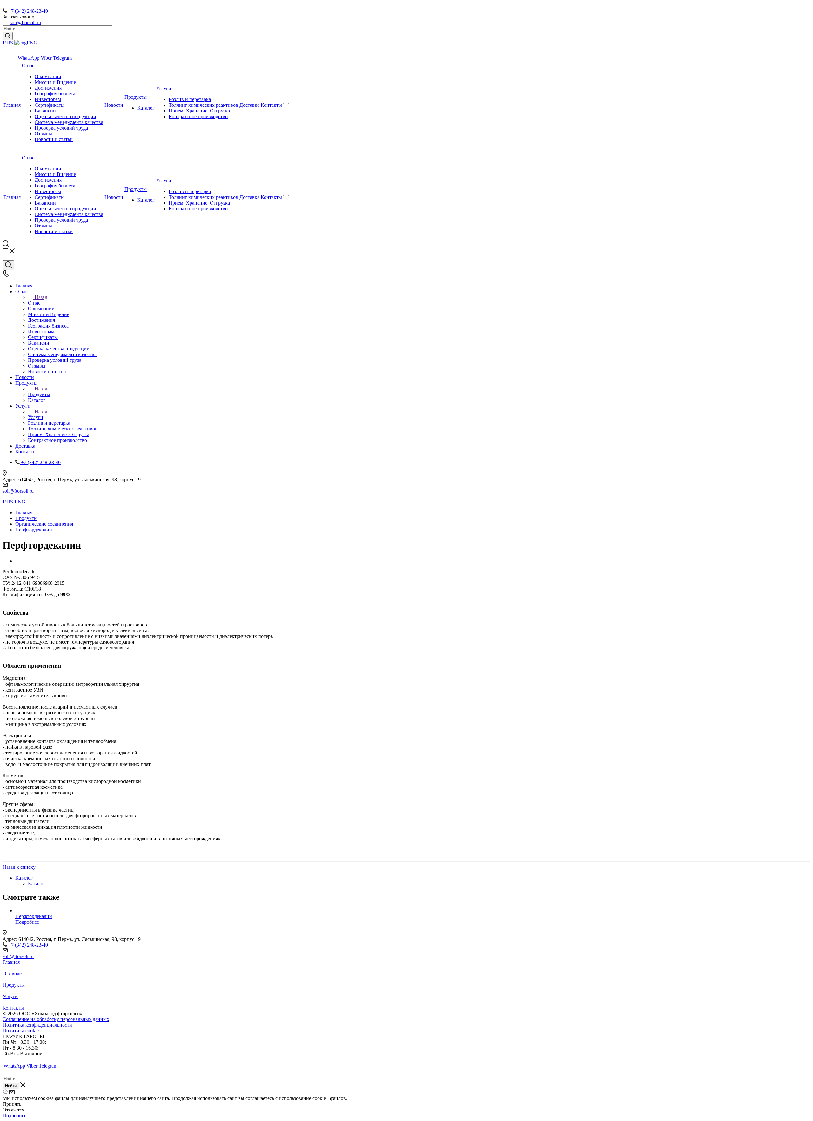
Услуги (163, 88)
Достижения (48, 88)
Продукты (135, 97)
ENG (32, 42)
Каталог (146, 108)
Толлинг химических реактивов (203, 105)
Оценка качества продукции (65, 116)
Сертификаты (49, 105)
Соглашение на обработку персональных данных (56, 1019)
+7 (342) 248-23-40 (28, 11)
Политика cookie (21, 1030)
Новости (113, 105)
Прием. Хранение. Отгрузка (199, 110)
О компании (48, 76)
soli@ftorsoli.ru (25, 22)
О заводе (12, 973)
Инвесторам (48, 99)
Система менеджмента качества (69, 122)
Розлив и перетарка (190, 99)
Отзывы (43, 133)
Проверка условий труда (61, 128)
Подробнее (27, 922)
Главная (12, 105)
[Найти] (8, 36)
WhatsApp (28, 58)
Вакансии (45, 110)
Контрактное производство (198, 116)
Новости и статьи (54, 139)
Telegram (62, 58)
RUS (8, 42)
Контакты (271, 105)
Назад (41, 297)
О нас (28, 65)
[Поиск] (8, 265)
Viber (46, 58)
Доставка (249, 105)
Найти (11, 1086)
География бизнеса (55, 93)
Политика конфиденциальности (37, 1025)
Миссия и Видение (55, 82)
